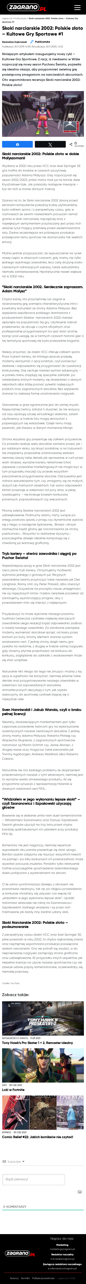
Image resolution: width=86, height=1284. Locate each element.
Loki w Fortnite (13, 1090)
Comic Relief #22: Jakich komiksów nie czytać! (37, 1137)
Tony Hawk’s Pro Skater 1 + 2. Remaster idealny (37, 1043)
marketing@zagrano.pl (62, 1249)
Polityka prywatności (43, 1278)
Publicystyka (20, 18)
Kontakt (25, 1278)
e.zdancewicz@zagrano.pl (62, 1268)
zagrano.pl (7, 18)
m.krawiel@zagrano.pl (62, 1258)
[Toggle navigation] (77, 7)
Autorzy (14, 1278)
